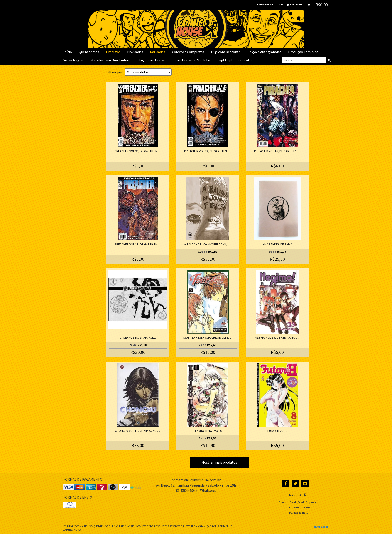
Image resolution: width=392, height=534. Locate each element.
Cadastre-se (265, 4)
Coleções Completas (188, 52)
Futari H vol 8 (277, 431)
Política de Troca (298, 512)
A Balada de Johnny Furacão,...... (207, 244)
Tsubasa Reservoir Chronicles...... (207, 337)
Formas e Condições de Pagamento (299, 502)
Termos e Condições (298, 507)
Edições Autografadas (264, 52)
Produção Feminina (303, 52)
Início (67, 52)
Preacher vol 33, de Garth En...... (207, 151)
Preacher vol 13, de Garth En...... (138, 244)
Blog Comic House (150, 60)
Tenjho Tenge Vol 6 (208, 431)
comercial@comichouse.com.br (196, 480)
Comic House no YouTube (191, 60)
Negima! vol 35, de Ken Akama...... (277, 337)
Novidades (135, 52)
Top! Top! (224, 60)
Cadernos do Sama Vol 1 (138, 337)
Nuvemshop (321, 526)
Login (280, 4)
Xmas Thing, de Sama (277, 244)
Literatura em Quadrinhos (109, 60)
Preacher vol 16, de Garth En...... (277, 151)
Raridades (157, 52)
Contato (245, 60)
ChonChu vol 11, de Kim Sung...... (138, 431)
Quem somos (89, 52)
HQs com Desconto (226, 52)
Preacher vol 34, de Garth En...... (138, 151)
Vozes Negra (73, 60)
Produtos (113, 52)
